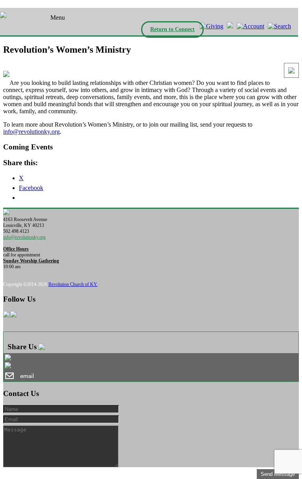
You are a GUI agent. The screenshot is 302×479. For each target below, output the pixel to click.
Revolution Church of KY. (73, 284)
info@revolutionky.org (31, 131)
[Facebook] (229, 26)
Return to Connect (172, 29)
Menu (57, 17)
